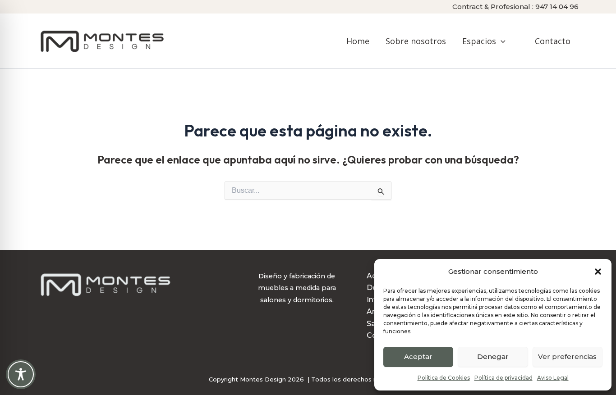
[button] (597, 271)
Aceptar (418, 356)
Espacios (479, 41)
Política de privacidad (503, 377)
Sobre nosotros (416, 41)
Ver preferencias (567, 356)
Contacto (552, 41)
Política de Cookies (444, 377)
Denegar (493, 356)
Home (357, 41)
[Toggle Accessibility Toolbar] (21, 374)
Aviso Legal (553, 377)
